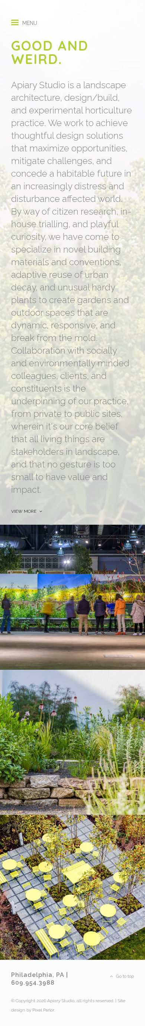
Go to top (124, 976)
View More (24, 511)
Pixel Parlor (43, 1010)
